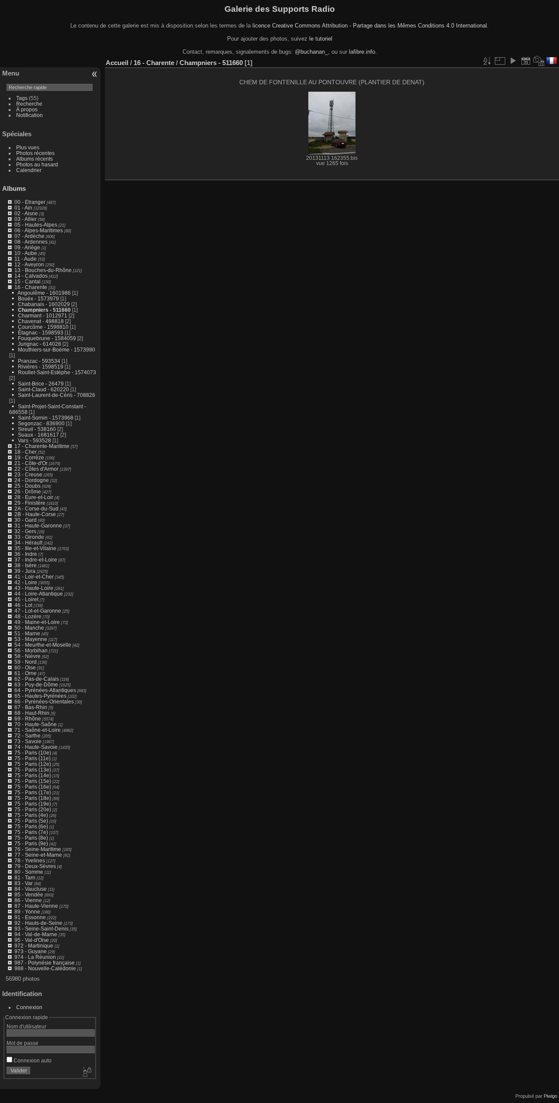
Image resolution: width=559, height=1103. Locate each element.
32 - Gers (25, 531)
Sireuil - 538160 (37, 429)
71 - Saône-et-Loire (37, 730)
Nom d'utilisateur (26, 1026)
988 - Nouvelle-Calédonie (45, 968)
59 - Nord (25, 662)
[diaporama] (512, 60)
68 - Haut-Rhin (31, 713)
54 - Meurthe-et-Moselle (42, 645)
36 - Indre (25, 554)
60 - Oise (25, 667)
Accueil (117, 62)
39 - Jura (24, 571)
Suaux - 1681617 (38, 435)
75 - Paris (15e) (32, 781)
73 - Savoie (27, 741)
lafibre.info (362, 51)
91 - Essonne (30, 917)
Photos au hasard (37, 164)
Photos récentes (35, 153)
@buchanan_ (311, 51)
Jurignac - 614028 (39, 344)
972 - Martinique (33, 945)
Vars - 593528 (34, 440)
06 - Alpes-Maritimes (38, 230)
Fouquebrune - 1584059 (47, 338)
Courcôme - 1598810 (43, 327)
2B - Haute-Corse (35, 514)
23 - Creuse (28, 474)
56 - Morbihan (31, 650)
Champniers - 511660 (44, 310)
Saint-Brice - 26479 (41, 383)
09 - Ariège (27, 247)
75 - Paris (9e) (31, 843)
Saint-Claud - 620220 (43, 389)
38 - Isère (25, 565)
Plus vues (27, 147)
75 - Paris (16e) (32, 786)
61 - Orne (25, 673)
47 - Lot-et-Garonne (37, 611)
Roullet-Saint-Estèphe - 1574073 (57, 372)
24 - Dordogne (31, 480)
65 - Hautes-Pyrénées (40, 696)
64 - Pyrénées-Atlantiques (45, 690)
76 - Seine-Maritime (37, 849)
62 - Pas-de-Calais (36, 679)
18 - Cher (25, 452)
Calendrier (28, 170)
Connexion (29, 1007)
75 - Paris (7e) (31, 832)
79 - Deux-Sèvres (35, 866)
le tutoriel (320, 38)
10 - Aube (25, 253)
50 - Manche (29, 628)
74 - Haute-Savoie (36, 747)
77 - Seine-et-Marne (38, 855)
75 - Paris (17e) (32, 792)
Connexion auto (32, 1060)
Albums (14, 188)
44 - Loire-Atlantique (38, 593)
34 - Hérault (28, 542)
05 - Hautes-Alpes (35, 224)
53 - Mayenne (30, 639)
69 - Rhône (27, 718)
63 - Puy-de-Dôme (36, 684)
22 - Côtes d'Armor (36, 469)
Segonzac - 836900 (41, 423)
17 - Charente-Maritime (41, 446)
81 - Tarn (24, 877)
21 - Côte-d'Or (31, 463)
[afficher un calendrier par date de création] (539, 60)
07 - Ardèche (29, 236)
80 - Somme (28, 872)
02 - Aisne (26, 213)
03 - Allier (25, 219)
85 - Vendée (28, 894)
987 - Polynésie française (44, 962)
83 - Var (23, 883)
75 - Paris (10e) (32, 752)
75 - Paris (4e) (31, 815)
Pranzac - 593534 (39, 361)
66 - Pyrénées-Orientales (44, 701)
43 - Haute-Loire (33, 588)
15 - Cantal (27, 281)
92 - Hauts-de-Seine (38, 923)
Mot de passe (22, 1043)
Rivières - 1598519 (40, 366)
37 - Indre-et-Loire (35, 559)
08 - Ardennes (31, 242)
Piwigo (550, 1096)
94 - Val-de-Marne (35, 934)
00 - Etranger (29, 202)
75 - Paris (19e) (32, 804)
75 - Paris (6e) (31, 826)
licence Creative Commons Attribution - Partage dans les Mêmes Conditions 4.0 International (369, 25)
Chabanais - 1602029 (44, 304)
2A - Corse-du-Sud (36, 508)
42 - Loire (25, 582)
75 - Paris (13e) (32, 769)
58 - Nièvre (27, 656)
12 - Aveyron (29, 264)
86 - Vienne (28, 900)
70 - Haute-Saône (35, 724)
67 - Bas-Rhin (30, 707)
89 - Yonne (27, 911)
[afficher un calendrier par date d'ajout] (525, 60)
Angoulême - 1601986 (44, 293)
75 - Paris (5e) (31, 821)
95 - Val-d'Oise (31, 940)
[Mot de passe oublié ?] (86, 1072)
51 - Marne (27, 633)
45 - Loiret (26, 599)
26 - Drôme (27, 491)
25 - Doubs (27, 486)
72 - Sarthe (27, 735)
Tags (22, 98)
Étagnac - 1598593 (40, 332)
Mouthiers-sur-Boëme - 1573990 (56, 349)
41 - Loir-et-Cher (34, 576)
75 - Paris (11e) (32, 758)
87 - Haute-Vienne (36, 906)
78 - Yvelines (29, 860)
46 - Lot (23, 605)
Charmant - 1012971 (42, 315)
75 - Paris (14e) (32, 775)
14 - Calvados (31, 276)
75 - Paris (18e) (32, 798)
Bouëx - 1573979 (38, 298)
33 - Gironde (29, 537)
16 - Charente (30, 287)
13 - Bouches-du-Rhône (43, 270)
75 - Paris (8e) (31, 838)
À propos (27, 109)
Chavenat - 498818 (41, 321)
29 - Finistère (29, 503)
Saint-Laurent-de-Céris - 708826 (56, 395)
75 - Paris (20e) (32, 809)
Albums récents (34, 159)
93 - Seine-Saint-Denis (41, 928)
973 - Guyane (30, 951)
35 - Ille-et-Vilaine (35, 548)
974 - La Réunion (35, 957)
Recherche (29, 104)
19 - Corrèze (29, 457)
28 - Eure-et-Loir (33, 497)
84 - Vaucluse (30, 889)
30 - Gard (25, 520)
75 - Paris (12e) (32, 764)
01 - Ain (23, 207)
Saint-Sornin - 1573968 (45, 418)
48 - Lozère (27, 616)
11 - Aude (25, 259)
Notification (29, 115)
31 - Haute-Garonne (38, 525)
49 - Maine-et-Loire (37, 622)
